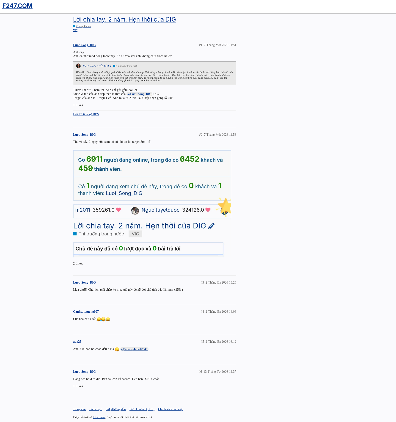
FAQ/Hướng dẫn (116, 409)
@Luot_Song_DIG (139, 94)
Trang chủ (79, 409)
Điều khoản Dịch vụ (141, 409)
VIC (75, 30)
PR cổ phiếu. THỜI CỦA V (97, 65)
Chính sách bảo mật (170, 409)
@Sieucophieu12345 (134, 349)
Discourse (99, 417)
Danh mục (95, 409)
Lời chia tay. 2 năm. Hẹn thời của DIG (124, 19)
